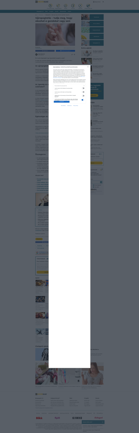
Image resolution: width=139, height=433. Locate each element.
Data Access (69, 105)
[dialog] (69, 216)
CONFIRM (62, 101)
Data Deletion (63, 105)
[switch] (83, 88)
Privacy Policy (75, 105)
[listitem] (69, 85)
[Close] (88, 67)
